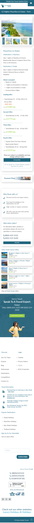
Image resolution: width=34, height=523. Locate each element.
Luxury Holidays (11, 512)
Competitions (5, 377)
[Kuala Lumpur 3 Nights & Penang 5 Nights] (4, 285)
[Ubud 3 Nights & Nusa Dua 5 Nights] (4, 270)
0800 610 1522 (11, 235)
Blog (2, 365)
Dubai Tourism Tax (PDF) (14, 407)
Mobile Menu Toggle (31, 3)
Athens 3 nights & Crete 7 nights (19, 276)
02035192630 (18, 476)
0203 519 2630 (11, 238)
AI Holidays (25, 512)
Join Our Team (5, 357)
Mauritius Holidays (10, 421)
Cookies (20, 357)
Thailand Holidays (10, 429)
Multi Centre (11, 291)
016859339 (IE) (18, 479)
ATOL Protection (23, 369)
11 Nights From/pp (13, 256)
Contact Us (4, 381)
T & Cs (20, 365)
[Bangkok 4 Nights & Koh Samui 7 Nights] (4, 255)
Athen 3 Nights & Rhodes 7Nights (19, 261)
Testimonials (5, 369)
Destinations (5, 373)
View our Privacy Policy (26, 469)
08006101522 (18, 473)
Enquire (17, 160)
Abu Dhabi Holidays (10, 425)
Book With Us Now (17, 315)
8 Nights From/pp (13, 271)
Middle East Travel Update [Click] (17, 1)
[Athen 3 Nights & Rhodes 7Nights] (4, 262)
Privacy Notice (23, 361)
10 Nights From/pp (13, 263)
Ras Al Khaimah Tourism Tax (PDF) (17, 405)
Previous (3, 41)
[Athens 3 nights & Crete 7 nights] (4, 277)
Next (30, 41)
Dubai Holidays (9, 417)
